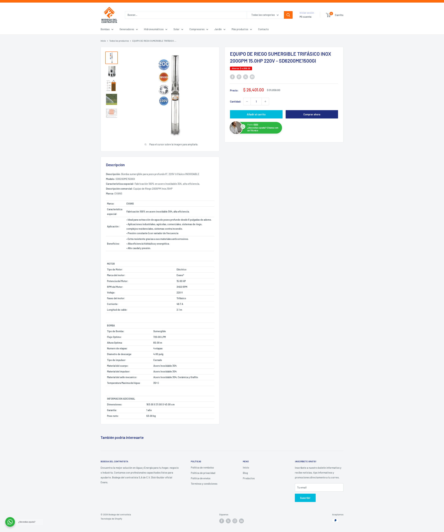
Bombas (105, 29)
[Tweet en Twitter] (245, 76)
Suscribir (305, 497)
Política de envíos (200, 478)
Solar (176, 29)
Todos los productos (119, 40)
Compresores (196, 29)
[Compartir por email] (252, 76)
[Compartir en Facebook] (232, 76)
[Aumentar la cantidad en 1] (265, 101)
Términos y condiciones (204, 483)
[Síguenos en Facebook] (221, 520)
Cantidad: (235, 101)
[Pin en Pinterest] (239, 76)
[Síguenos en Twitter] (228, 520)
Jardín (218, 29)
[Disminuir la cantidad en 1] (247, 101)
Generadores (126, 29)
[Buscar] (288, 15)
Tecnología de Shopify (111, 518)
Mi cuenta (305, 16)
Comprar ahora (311, 114)
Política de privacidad (203, 472)
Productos (249, 478)
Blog (245, 472)
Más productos (240, 29)
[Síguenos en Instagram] (234, 520)
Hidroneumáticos (154, 29)
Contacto (263, 29)
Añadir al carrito (256, 114)
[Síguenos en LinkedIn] (241, 520)
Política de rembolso (202, 467)
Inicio (103, 40)
